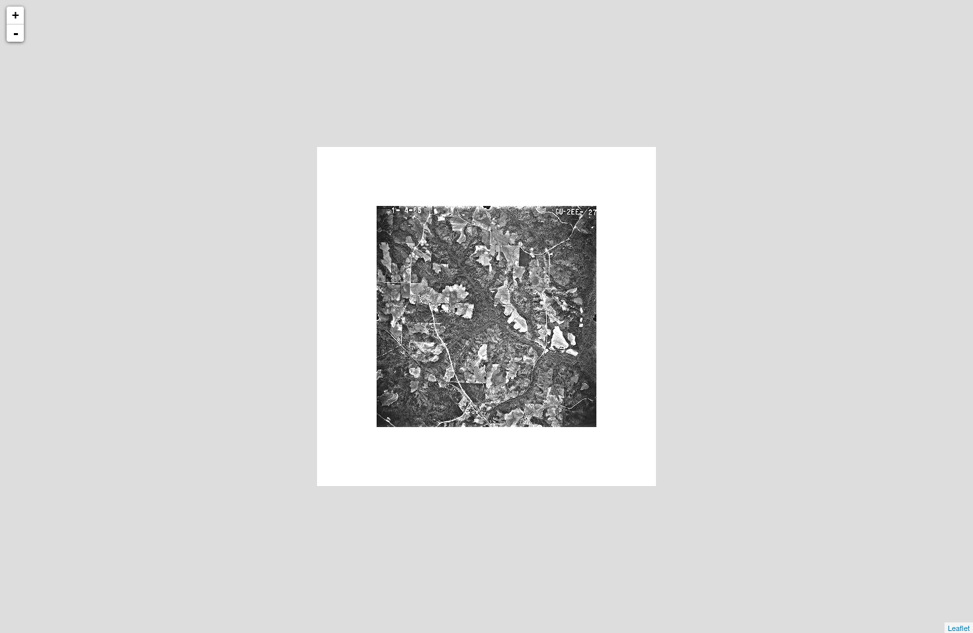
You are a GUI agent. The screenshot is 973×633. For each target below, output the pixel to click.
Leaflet (959, 627)
